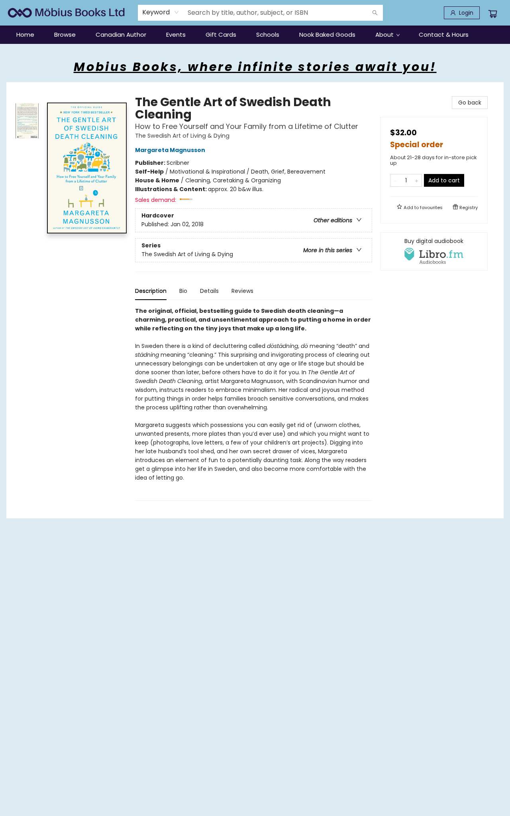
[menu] (255, 35)
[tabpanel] (253, 403)
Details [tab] (209, 291)
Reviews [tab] (242, 291)
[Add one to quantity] (417, 180)
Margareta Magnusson (170, 150)
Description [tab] (151, 291)
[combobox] (161, 12)
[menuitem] (25, 35)
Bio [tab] (183, 291)
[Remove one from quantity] (395, 180)
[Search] (375, 13)
